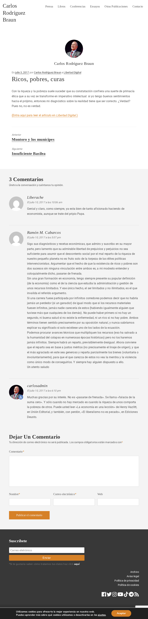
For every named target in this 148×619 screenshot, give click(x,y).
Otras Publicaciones (116, 6)
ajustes (102, 615)
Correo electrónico (64, 494)
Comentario (16, 451)
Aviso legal (133, 576)
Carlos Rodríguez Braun (14, 13)
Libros (61, 6)
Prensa (49, 6)
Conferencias (77, 6)
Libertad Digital (72, 72)
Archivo (134, 571)
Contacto (137, 6)
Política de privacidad (126, 580)
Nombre (14, 494)
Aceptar (121, 613)
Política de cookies (128, 585)
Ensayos (95, 6)
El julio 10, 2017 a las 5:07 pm (44, 237)
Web (100, 494)
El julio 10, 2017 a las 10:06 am (44, 202)
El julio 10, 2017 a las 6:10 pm (44, 390)
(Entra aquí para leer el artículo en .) (45, 115)
